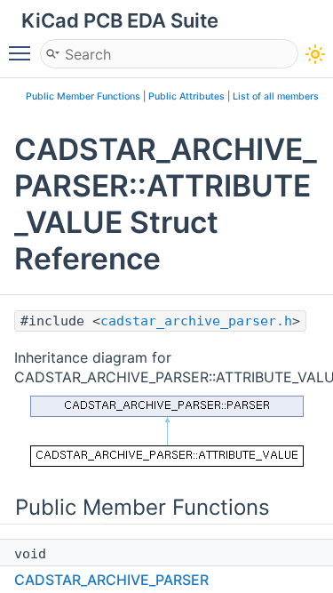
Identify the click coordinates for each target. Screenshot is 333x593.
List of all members (276, 96)
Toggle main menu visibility (23, 52)
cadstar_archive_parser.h (196, 321)
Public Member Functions (83, 96)
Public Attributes (186, 96)
